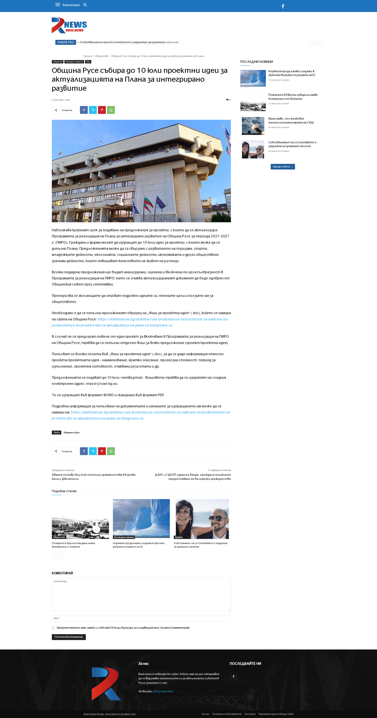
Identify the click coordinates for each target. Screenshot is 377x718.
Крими (178, 537)
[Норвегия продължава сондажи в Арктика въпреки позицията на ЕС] (141, 519)
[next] (319, 42)
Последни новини (74, 61)
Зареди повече (281, 167)
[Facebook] (282, 7)
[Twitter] (93, 110)
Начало (88, 56)
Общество (102, 56)
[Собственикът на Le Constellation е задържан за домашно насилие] (202, 519)
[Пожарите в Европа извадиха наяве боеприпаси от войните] (80, 519)
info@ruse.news (163, 691)
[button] (85, 5)
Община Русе (72, 432)
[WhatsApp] (111, 110)
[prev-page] (54, 556)
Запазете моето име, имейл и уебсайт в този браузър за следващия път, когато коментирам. (123, 628)
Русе (88, 61)
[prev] (312, 42)
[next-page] (60, 556)
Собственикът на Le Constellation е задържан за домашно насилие (128, 42)
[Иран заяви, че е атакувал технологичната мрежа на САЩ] (253, 126)
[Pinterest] (102, 110)
